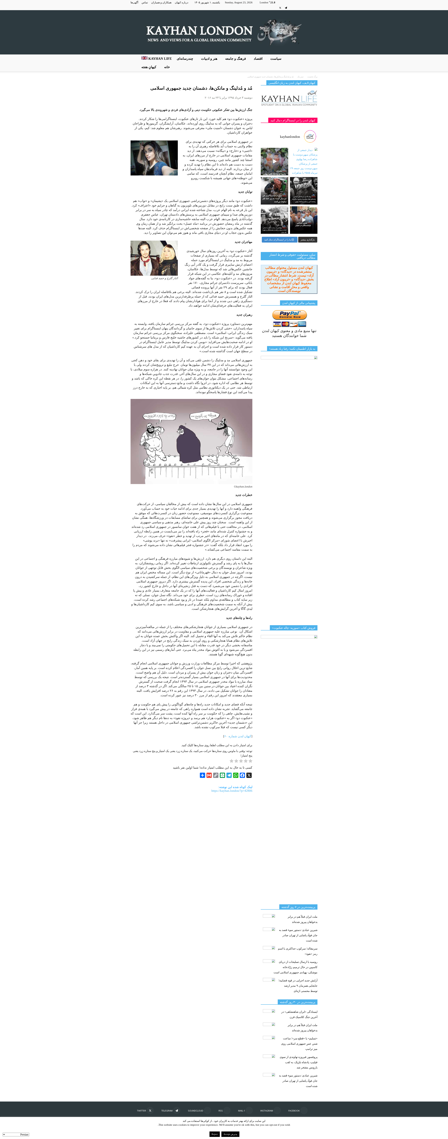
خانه (167, 67)
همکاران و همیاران (161, 2)
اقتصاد (258, 58)
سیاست (275, 58)
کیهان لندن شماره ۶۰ (237, 736)
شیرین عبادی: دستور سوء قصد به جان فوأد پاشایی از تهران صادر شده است (298, 935)
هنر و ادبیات (209, 58)
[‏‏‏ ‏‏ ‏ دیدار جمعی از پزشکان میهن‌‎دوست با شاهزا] (303, 161)
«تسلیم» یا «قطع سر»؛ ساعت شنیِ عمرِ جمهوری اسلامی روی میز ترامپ (299, 1043)
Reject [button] (215, 1134)
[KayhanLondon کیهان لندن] (224, 32)
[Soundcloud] (291, 8)
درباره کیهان (181, 2)
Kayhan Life (160, 58)
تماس (145, 2)
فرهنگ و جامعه (235, 58)
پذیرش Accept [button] (230, 1134)
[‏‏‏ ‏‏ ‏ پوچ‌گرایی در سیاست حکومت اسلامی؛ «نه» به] (274, 220)
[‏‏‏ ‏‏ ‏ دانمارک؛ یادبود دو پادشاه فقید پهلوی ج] (274, 161)
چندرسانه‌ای (185, 58)
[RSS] (297, 8)
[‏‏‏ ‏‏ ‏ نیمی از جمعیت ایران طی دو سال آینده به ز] (274, 191)
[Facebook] (314, 8)
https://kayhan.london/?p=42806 (231, 790)
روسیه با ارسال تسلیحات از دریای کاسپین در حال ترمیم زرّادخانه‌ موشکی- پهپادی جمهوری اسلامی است (295, 967)
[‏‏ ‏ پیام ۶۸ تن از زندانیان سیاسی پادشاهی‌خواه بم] (303, 191)
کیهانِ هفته (148, 67)
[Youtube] (274, 8)
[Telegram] (286, 8)
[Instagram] (309, 8)
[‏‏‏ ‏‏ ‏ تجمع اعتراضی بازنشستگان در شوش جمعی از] (303, 220)
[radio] (250, 761)
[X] (280, 8)
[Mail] (303, 8)
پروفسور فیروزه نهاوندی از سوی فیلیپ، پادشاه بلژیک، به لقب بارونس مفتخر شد (298, 1062)
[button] (313, 63)
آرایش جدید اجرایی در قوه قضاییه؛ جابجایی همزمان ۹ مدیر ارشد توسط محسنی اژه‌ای (297, 985)
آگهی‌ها (134, 2)
